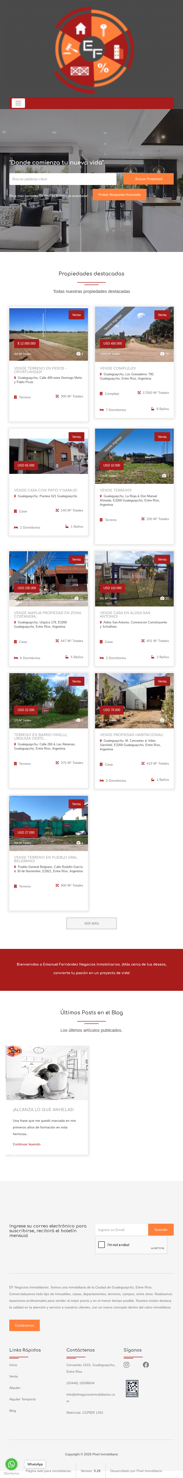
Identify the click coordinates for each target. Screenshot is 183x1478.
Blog (12, 1411)
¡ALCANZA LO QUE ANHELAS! (43, 1110)
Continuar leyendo (27, 1144)
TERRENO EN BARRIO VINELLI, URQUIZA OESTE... (40, 736)
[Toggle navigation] (18, 103)
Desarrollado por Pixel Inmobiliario (136, 1471)
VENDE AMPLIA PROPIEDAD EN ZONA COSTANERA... (47, 614)
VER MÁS (91, 923)
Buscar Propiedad (148, 179)
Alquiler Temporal (22, 1399)
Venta (13, 1376)
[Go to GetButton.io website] (11, 1473)
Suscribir (161, 1230)
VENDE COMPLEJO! (118, 368)
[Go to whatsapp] (11, 1464)
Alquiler (14, 1388)
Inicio (13, 1365)
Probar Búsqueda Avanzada (119, 194)
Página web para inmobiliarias (48, 1471)
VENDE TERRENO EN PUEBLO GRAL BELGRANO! (45, 859)
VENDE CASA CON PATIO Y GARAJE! (45, 490)
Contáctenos (24, 1325)
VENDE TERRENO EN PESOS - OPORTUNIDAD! (40, 370)
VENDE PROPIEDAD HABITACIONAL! (131, 735)
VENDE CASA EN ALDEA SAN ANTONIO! (125, 614)
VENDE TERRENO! (116, 490)
